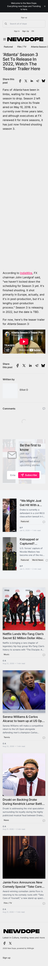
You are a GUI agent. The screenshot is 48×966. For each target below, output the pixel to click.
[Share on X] (26, 81)
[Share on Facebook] (20, 81)
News (6, 820)
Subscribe (31, 475)
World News (37, 560)
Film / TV (21, 46)
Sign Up (25, 31)
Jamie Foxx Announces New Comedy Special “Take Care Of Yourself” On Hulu (22, 886)
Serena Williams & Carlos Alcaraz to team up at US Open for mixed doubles (24, 721)
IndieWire (26, 273)
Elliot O (24, 389)
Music (6, 654)
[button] (24, 23)
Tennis (7, 737)
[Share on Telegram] (37, 81)
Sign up (24, 17)
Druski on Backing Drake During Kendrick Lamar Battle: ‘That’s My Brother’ (23, 804)
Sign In (17, 31)
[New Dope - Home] (25, 39)
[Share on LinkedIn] (32, 81)
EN (33, 31)
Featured (8, 46)
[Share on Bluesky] (43, 81)
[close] (45, 6)
